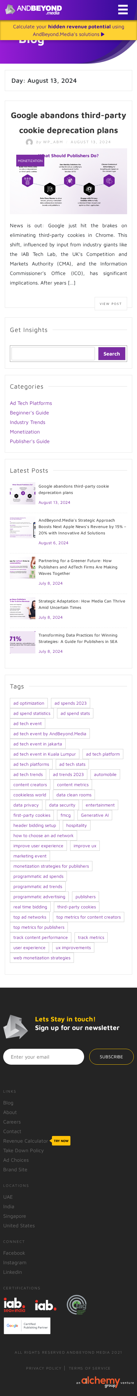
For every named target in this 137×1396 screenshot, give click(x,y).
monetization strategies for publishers (51, 866)
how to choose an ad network (43, 835)
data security (62, 804)
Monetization (30, 161)
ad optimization (28, 703)
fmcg (66, 815)
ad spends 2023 (70, 703)
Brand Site (15, 1169)
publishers (86, 896)
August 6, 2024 (53, 542)
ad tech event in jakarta (37, 743)
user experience (29, 947)
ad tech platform (103, 754)
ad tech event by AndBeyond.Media (49, 733)
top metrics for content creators (88, 917)
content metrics (73, 784)
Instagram (14, 1262)
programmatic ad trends (37, 886)
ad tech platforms (31, 764)
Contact (12, 1131)
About (10, 1112)
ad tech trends (28, 774)
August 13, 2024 (54, 502)
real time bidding (30, 906)
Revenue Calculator (35, 1141)
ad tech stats (72, 764)
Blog (8, 1102)
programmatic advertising (39, 896)
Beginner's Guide (29, 412)
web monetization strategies (41, 957)
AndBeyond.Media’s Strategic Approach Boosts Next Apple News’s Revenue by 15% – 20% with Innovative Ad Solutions (82, 526)
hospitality (76, 825)
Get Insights (29, 329)
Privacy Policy (44, 1368)
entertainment (100, 804)
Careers (12, 1122)
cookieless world (29, 794)
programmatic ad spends (38, 876)
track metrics (91, 937)
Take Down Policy (23, 1150)
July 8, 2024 (51, 583)
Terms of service (90, 1368)
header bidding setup (34, 825)
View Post (111, 304)
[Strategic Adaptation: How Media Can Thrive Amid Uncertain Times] (22, 607)
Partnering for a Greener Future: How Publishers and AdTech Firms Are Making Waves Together (78, 567)
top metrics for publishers (38, 927)
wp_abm (50, 141)
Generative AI (95, 815)
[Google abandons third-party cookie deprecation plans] (68, 180)
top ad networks (29, 917)
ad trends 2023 (68, 774)
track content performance (40, 937)
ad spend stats (75, 713)
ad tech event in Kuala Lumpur (44, 754)
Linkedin (12, 1272)
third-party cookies (76, 906)
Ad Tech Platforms (31, 403)
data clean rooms (73, 794)
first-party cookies (31, 815)
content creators (30, 784)
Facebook (14, 1253)
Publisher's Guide (30, 441)
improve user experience (38, 845)
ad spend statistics (31, 713)
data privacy (26, 804)
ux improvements (73, 947)
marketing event (30, 855)
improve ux (85, 845)
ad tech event (27, 723)
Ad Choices (16, 1160)
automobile (105, 774)
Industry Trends (27, 422)
